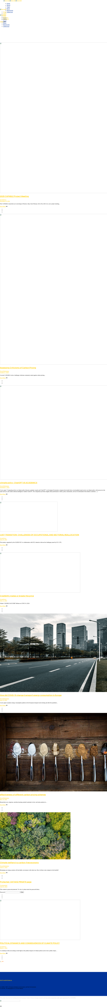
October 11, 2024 (4, 372)
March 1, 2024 (3, 948)
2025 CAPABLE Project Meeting (14, 196)
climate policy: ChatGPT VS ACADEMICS (18, 482)
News (4, 199)
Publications (6, 371)
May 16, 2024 (3, 799)
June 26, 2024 (3, 539)
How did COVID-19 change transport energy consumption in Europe (30, 695)
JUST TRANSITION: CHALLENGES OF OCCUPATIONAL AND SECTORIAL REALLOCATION (39, 534)
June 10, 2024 (3, 700)
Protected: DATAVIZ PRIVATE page (15, 881)
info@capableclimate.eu (6, 980)
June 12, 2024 (3, 600)
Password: (2, 892)
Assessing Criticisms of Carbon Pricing (18, 367)
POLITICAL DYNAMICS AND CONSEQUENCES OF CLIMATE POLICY (30, 943)
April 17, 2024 (3, 867)
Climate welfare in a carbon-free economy (19, 862)
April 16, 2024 (3, 886)
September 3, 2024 (4, 487)
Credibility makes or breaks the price (17, 595)
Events (1, 199)
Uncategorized (3, 885)
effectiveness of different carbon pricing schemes (23, 794)
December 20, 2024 (5, 201)
